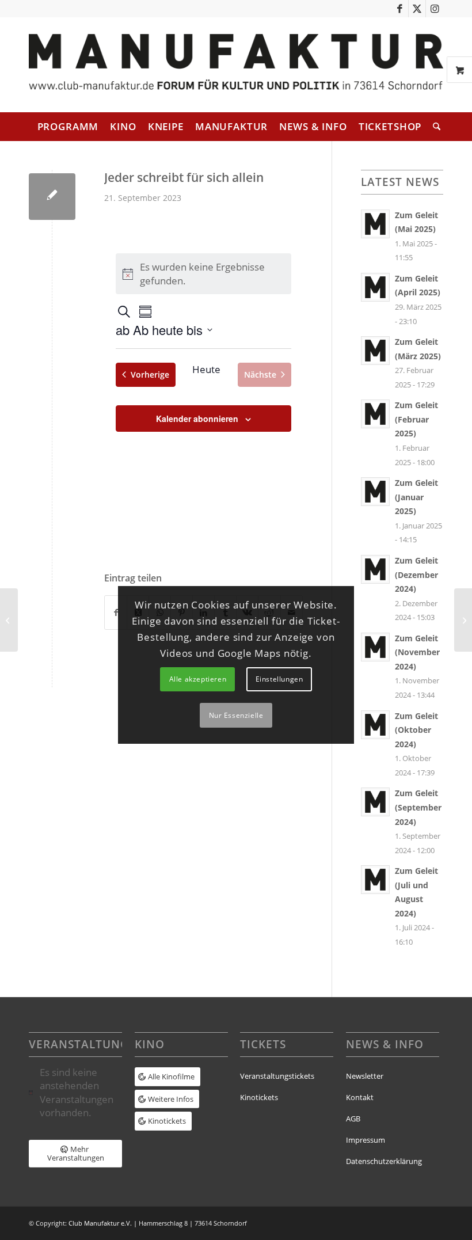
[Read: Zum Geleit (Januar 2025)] (375, 491)
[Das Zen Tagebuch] (9, 620)
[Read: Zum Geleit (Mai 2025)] (375, 224)
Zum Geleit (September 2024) (418, 807)
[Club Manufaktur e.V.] (236, 64)
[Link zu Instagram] (434, 8)
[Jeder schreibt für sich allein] (52, 196)
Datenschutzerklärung (384, 1161)
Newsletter (364, 1076)
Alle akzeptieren (198, 679)
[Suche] (433, 126)
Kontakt (360, 1097)
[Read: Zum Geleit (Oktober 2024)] (375, 724)
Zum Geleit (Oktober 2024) (416, 730)
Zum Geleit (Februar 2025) (416, 419)
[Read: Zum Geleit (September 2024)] (375, 802)
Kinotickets (259, 1097)
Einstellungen (279, 679)
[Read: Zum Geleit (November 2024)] (375, 647)
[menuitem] (68, 126)
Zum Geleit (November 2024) (417, 652)
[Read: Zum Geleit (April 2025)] (375, 287)
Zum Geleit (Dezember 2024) (416, 574)
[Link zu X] (417, 8)
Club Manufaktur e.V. (100, 1223)
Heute (206, 369)
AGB (353, 1118)
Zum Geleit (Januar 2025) (416, 496)
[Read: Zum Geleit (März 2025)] (375, 350)
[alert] (75, 1093)
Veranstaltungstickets (277, 1076)
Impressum (365, 1140)
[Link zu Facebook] (399, 8)
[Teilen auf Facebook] (116, 612)
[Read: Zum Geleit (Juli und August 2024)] (375, 879)
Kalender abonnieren (197, 418)
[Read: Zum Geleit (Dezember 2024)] (375, 569)
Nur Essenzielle (236, 715)
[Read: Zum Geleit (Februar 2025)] (375, 414)
